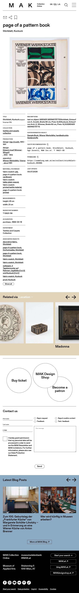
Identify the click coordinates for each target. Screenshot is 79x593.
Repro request (42, 418)
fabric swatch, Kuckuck (12, 276)
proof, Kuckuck (9, 280)
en (55, 4)
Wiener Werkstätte (11, 160)
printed (6, 192)
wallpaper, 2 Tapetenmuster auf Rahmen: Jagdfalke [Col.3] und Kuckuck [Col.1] (14, 269)
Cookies (53, 589)
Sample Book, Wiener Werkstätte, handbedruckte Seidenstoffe (47, 136)
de (51, 4)
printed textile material (12, 187)
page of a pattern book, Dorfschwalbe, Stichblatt (13, 248)
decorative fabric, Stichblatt (10, 243)
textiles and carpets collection (11, 132)
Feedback (40, 421)
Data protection (23, 589)
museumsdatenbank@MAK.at (30, 556)
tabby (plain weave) (11, 182)
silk (16, 172)
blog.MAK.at (62, 567)
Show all (8, 284)
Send (39, 466)
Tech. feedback (63, 421)
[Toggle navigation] (74, 5)
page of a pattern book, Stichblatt (12, 254)
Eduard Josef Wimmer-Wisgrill (12, 151)
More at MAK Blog (38, 541)
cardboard (7, 177)
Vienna (22, 160)
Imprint (34, 589)
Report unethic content (66, 418)
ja (59, 4)
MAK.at (62, 561)
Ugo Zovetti (14, 142)
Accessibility (43, 589)
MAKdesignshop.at (62, 572)
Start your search (62, 555)
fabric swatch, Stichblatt (13, 259)
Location (24, 297)
